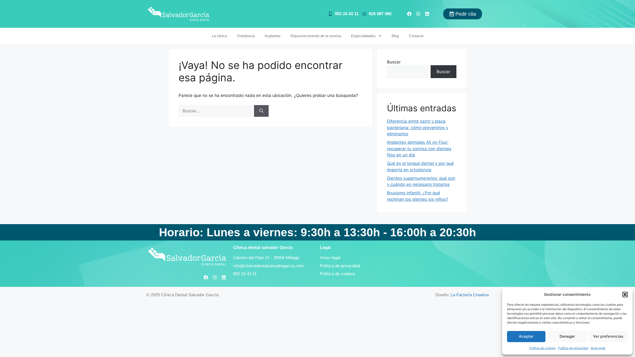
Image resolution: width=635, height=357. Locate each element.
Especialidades (363, 36)
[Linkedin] (427, 13)
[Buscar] (261, 111)
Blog (395, 36)
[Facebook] (409, 13)
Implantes (273, 36)
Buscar (394, 62)
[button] (625, 294)
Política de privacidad (573, 348)
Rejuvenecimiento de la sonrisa (315, 36)
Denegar (567, 336)
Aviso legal (598, 348)
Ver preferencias (608, 336)
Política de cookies (542, 348)
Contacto (416, 36)
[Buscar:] (216, 110)
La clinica (219, 36)
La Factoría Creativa (470, 295)
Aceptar (526, 336)
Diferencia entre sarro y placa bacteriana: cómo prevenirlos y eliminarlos (417, 127)
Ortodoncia (246, 36)
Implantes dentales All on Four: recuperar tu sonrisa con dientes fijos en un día (419, 148)
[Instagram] (418, 13)
